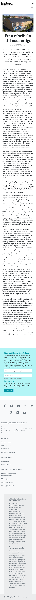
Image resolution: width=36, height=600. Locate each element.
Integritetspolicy (6, 464)
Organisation (5, 461)
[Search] (33, 3)
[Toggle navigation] (32, 7)
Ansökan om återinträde (8, 452)
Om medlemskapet (6, 442)
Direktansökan (5, 449)
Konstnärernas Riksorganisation (23, 597)
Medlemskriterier (6, 445)
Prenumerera (8, 391)
